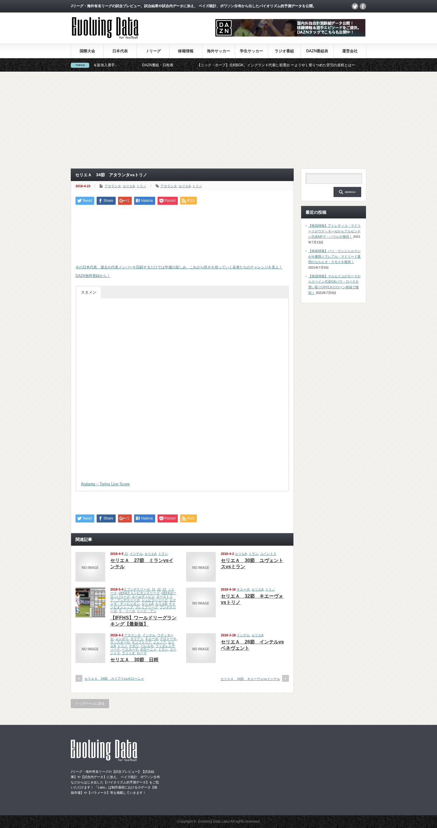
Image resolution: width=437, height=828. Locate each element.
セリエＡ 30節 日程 (134, 659)
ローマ (142, 653)
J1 (126, 553)
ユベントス (268, 553)
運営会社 (350, 51)
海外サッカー (218, 51)
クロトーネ (168, 638)
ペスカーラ (130, 649)
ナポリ (134, 646)
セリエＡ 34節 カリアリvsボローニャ (114, 678)
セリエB (161, 603)
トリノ (141, 186)
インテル (136, 553)
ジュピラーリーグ (155, 600)
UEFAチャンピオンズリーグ (139, 593)
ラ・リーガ (127, 611)
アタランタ (113, 186)
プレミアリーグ (146, 607)
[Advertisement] (218, 120)
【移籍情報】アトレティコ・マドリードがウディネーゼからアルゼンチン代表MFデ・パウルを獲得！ (334, 231)
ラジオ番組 (284, 51)
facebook (363, 6)
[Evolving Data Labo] (105, 37)
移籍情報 (186, 51)
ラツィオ (128, 653)
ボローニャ (148, 649)
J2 (159, 589)
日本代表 (120, 51)
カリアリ (136, 638)
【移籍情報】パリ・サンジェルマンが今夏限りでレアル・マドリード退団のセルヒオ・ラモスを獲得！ (334, 256)
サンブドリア (141, 642)
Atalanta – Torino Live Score (105, 484)
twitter (355, 6)
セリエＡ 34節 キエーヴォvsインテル (250, 679)
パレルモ (147, 646)
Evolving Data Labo (214, 821)
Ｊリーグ (153, 51)
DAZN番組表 (317, 51)
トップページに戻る (90, 703)
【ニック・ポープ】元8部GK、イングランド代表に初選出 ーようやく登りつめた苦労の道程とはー (257, 65)
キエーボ (243, 589)
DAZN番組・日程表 (139, 65)
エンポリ (121, 638)
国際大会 (87, 51)
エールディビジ (143, 596)
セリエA (129, 186)
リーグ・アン (146, 611)
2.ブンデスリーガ (137, 589)
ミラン (163, 553)
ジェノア (159, 642)
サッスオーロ (120, 642)
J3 (164, 589)
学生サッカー (251, 51)
